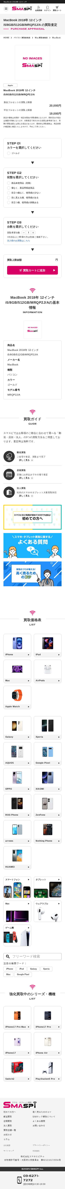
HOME (6, 38)
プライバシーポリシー (41, 1145)
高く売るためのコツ (42, 1112)
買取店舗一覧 (9, 1130)
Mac (8, 974)
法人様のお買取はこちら (18, 240)
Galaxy (33, 969)
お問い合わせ (39, 1126)
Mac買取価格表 (41, 38)
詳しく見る (24, 460)
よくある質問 (39, 1121)
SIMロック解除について (44, 1117)
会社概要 (6, 1145)
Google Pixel (23, 974)
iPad (21, 969)
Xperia (46, 969)
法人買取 (7, 1126)
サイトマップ (8, 1151)
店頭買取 (7, 1121)
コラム (6, 1139)
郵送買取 (7, 1117)
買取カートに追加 (34, 270)
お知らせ (7, 1135)
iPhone (9, 969)
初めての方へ (9, 1112)
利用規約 (36, 1151)
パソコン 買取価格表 (22, 38)
